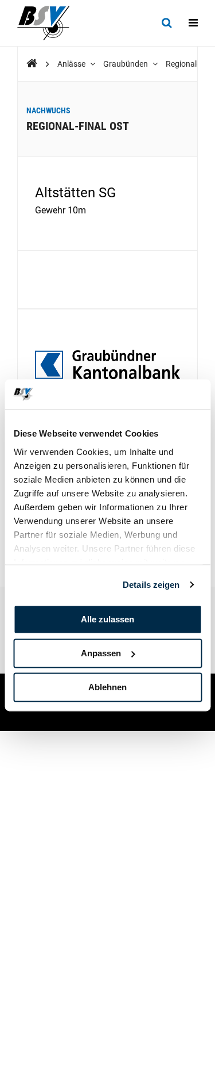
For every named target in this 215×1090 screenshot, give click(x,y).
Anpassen (101, 653)
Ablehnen (107, 687)
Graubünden (126, 63)
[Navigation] (193, 23)
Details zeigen (151, 585)
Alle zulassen (107, 619)
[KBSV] (32, 64)
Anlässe (72, 63)
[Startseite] (49, 23)
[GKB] (107, 365)
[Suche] (166, 23)
